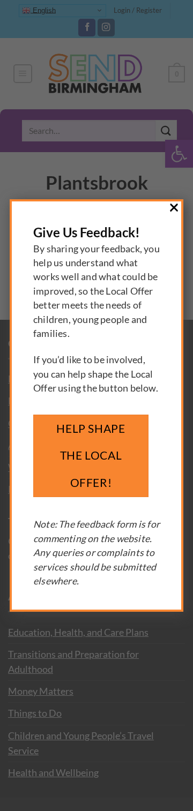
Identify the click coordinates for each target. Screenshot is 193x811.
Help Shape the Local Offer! (90, 455)
